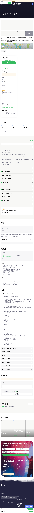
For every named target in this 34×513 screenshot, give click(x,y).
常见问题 (21, 491)
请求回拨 (4, 503)
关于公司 (2, 491)
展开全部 (31, 140)
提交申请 (4, 75)
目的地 (11, 491)
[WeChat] (18, 502)
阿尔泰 (2, 16)
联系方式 (2, 493)
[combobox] (17, 449)
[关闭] (32, 147)
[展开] (32, 168)
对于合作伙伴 (31, 491)
